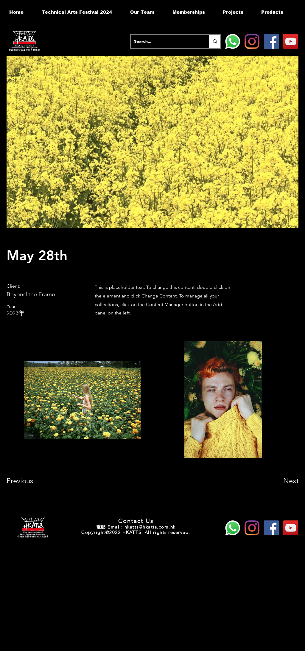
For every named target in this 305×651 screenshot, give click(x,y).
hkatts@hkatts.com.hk (150, 527)
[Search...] (214, 41)
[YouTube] (290, 41)
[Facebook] (271, 41)
